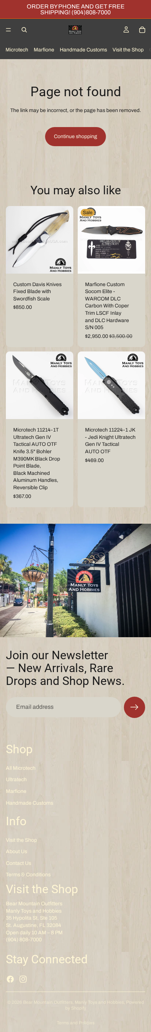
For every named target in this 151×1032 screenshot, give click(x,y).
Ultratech (16, 779)
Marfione (44, 50)
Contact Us (18, 863)
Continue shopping (75, 136)
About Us (16, 851)
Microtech (16, 50)
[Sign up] (134, 707)
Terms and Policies (76, 1022)
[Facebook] (10, 979)
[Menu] (8, 29)
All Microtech (21, 768)
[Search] (24, 30)
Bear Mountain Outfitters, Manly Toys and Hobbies (73, 1002)
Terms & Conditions (28, 874)
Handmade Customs (83, 50)
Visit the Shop (128, 50)
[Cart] (142, 30)
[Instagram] (23, 979)
